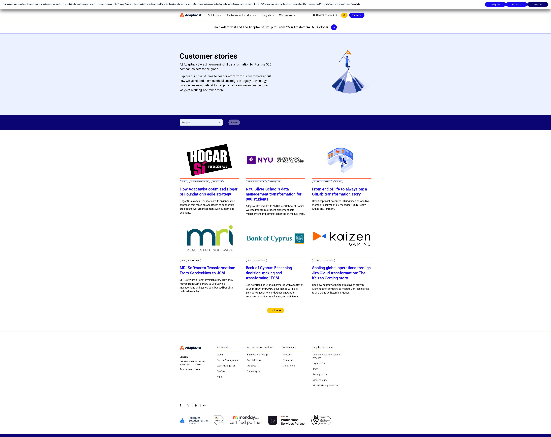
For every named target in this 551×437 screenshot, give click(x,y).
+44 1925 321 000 (191, 369)
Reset (234, 122)
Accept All (495, 4)
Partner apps (253, 371)
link (131, 4)
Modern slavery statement (326, 385)
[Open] (219, 123)
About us (287, 354)
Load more (275, 310)
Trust (315, 369)
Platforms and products (240, 15)
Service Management (227, 360)
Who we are (286, 15)
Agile (219, 376)
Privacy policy (320, 374)
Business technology (257, 354)
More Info (538, 4)
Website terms (320, 380)
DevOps (221, 371)
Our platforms (254, 360)
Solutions (213, 15)
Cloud (220, 354)
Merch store (289, 365)
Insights (266, 15)
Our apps (251, 365)
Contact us (357, 15)
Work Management (226, 365)
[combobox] (199, 122)
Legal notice (319, 363)
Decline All (516, 4)
